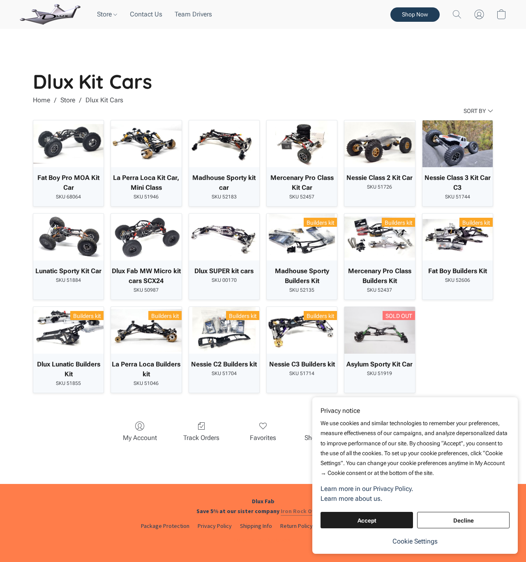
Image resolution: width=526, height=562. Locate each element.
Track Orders (201, 438)
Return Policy (296, 526)
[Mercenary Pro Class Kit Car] (302, 143)
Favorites (263, 438)
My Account (140, 438)
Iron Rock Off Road (306, 511)
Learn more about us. (352, 498)
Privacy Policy (215, 526)
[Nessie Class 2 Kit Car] (379, 143)
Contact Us (146, 14)
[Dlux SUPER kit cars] (224, 237)
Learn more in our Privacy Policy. (367, 489)
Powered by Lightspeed (263, 540)
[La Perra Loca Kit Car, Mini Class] (146, 143)
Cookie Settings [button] (415, 541)
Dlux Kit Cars (104, 100)
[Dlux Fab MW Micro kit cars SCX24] (146, 237)
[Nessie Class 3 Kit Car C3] (457, 143)
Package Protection (165, 526)
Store (105, 14)
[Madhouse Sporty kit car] (224, 143)
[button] (50, 14)
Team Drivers (193, 14)
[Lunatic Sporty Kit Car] (68, 237)
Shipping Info (256, 526)
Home (41, 100)
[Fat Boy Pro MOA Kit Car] (68, 143)
